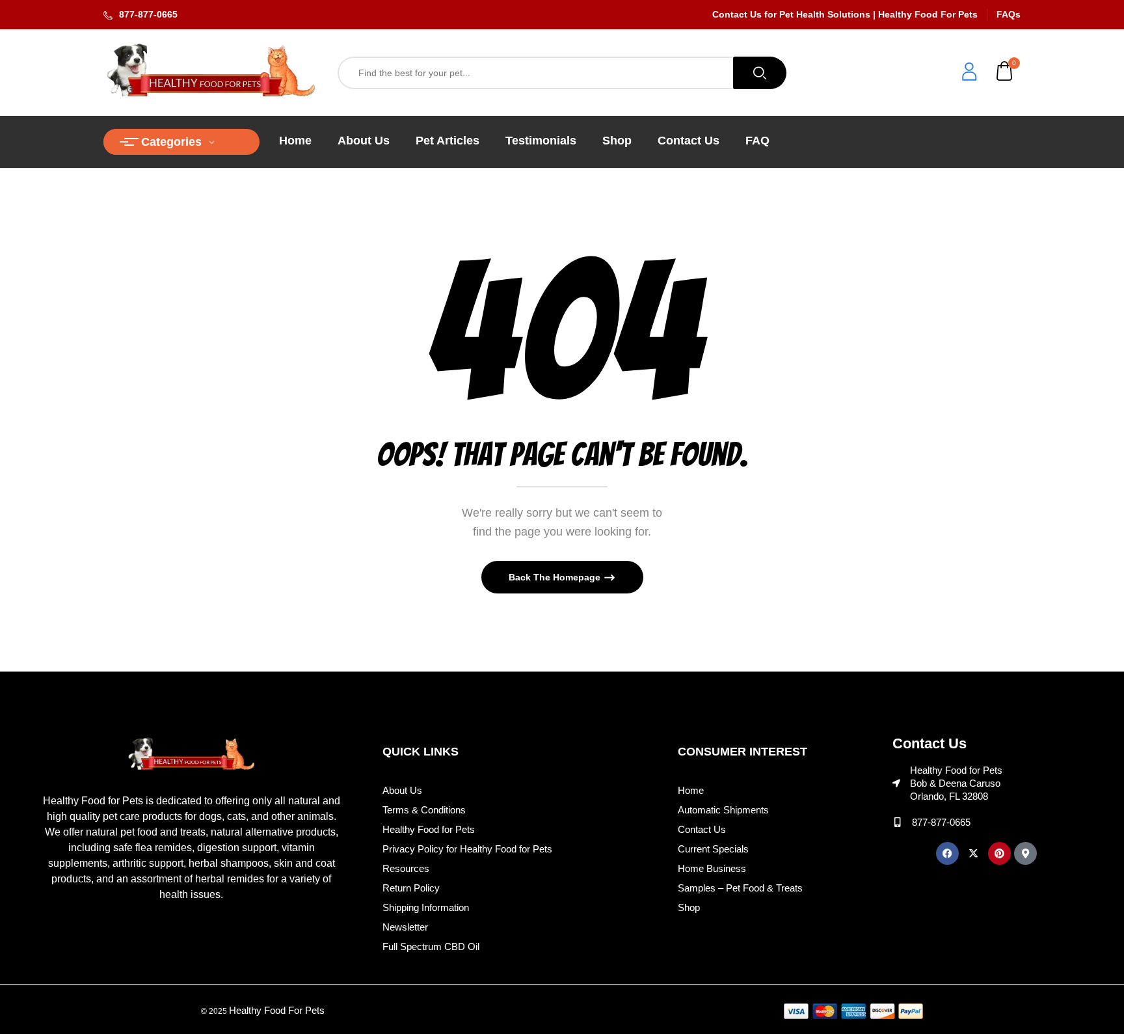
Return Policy (411, 887)
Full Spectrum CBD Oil (430, 946)
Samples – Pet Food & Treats (740, 887)
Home (691, 790)
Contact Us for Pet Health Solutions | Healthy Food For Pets (845, 14)
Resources (405, 868)
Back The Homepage (556, 577)
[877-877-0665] (897, 822)
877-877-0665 (148, 14)
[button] (1005, 73)
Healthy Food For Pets (277, 1010)
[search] (759, 73)
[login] (969, 73)
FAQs (1009, 14)
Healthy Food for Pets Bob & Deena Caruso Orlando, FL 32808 (956, 783)
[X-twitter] (973, 853)
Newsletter (405, 926)
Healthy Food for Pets (428, 829)
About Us (402, 790)
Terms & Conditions (424, 809)
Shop (689, 907)
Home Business (712, 868)
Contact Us (702, 829)
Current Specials (713, 848)
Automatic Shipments (723, 809)
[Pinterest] (999, 853)
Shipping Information (425, 907)
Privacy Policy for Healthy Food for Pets (467, 848)
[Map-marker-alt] (1025, 853)
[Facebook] (947, 853)
